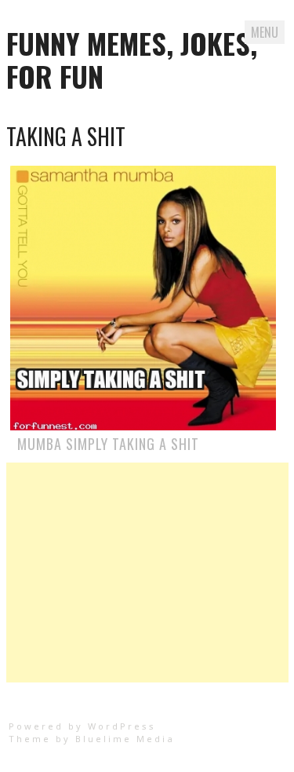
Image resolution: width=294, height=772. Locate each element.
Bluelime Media (125, 739)
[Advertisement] (147, 572)
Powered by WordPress (82, 726)
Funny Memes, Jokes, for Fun (131, 59)
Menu (264, 32)
